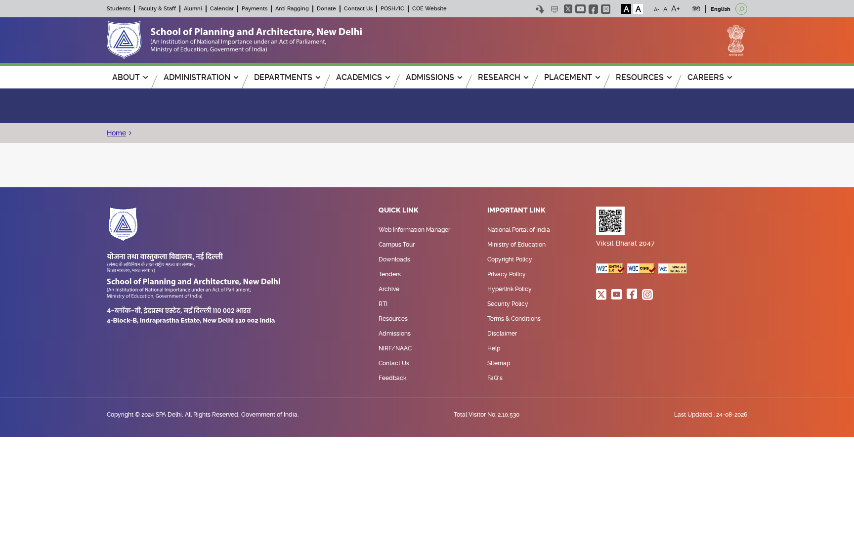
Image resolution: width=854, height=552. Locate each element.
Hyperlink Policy (509, 289)
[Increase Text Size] (675, 9)
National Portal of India (518, 229)
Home (116, 133)
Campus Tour (397, 244)
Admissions (395, 333)
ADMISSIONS (430, 77)
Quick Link (399, 210)
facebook (593, 9)
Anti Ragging (292, 8)
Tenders (390, 274)
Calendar (222, 8)
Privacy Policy (506, 274)
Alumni (193, 8)
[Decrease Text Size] (657, 9)
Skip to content (540, 9)
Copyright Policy (509, 259)
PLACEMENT (568, 77)
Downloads (394, 259)
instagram (605, 9)
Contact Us (358, 8)
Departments (283, 77)
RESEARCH (499, 77)
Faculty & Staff (157, 8)
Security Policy (507, 303)
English (720, 9)
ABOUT (126, 77)
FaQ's (495, 378)
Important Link (516, 210)
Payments (254, 8)
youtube (580, 8)
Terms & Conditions (514, 318)
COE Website (429, 8)
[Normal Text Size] (665, 9)
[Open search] (741, 9)
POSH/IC (392, 8)
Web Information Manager (414, 229)
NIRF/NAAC (395, 348)
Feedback (392, 378)
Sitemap (498, 363)
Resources (393, 318)
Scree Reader (554, 9)
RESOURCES (640, 77)
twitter (568, 8)
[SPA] (234, 39)
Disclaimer (502, 333)
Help (493, 348)
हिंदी (696, 9)
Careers (705, 77)
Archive (389, 289)
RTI (383, 303)
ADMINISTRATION (197, 77)
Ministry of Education (516, 244)
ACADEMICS (359, 77)
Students (118, 8)
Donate (326, 8)
